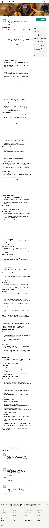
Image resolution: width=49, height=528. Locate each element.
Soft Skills (26, 515)
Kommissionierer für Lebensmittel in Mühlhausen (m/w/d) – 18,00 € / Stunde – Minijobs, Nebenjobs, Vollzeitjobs (16, 471)
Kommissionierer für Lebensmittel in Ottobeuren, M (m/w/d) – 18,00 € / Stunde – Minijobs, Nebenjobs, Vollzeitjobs (17, 456)
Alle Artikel (26, 521)
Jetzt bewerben (41, 19)
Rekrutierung (27, 513)
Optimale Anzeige (28, 512)
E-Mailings (2, 520)
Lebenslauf (14, 515)
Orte (38, 513)
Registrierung (39, 510)
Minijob (9, 24)
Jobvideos (2, 518)
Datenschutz (39, 515)
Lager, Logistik (9, 453)
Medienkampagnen (4, 521)
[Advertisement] (16, 52)
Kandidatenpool (3, 515)
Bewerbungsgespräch (28, 510)
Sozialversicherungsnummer (29, 520)
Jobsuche (14, 512)
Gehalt (14, 520)
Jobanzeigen (3, 513)
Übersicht (2, 510)
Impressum (39, 520)
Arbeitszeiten (15, 521)
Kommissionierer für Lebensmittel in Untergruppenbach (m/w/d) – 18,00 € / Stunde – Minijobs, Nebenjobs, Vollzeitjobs (17, 488)
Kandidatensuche (3, 512)
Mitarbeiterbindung (28, 518)
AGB (38, 518)
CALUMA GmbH (9, 16)
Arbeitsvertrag (15, 518)
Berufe (14, 513)
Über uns (38, 512)
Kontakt (38, 521)
